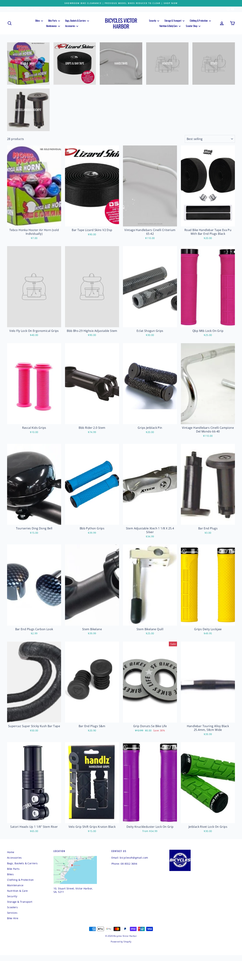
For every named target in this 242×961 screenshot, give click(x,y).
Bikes (37, 20)
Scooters (12, 907)
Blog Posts (55, 9)
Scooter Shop (192, 26)
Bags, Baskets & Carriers (75, 20)
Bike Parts (52, 20)
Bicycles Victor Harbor (121, 23)
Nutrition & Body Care (168, 26)
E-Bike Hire (38, 9)
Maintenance (51, 26)
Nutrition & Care (17, 890)
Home (10, 9)
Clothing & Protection (199, 20)
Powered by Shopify (121, 941)
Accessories (70, 26)
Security (152, 20)
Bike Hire (12, 918)
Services (23, 9)
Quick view (34, 222)
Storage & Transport (173, 20)
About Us (71, 9)
